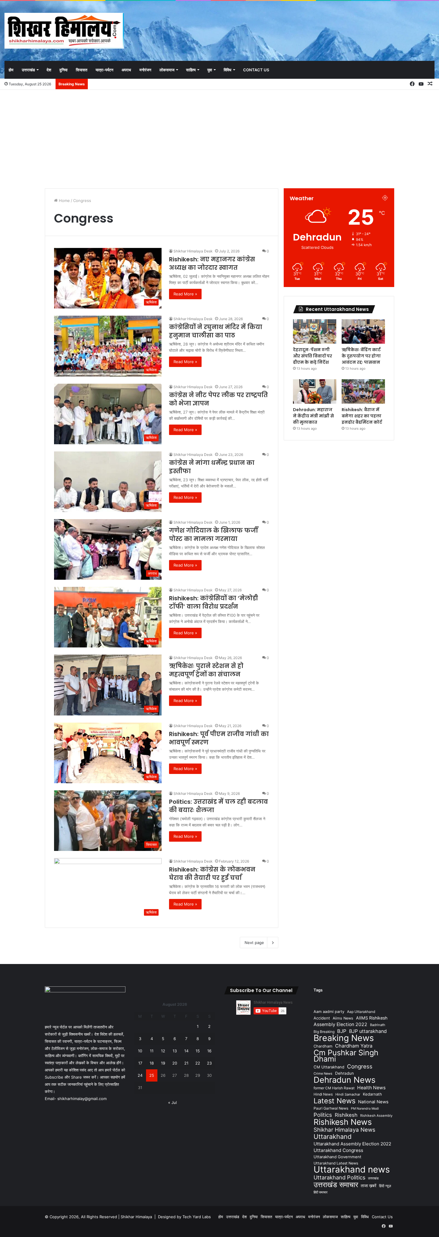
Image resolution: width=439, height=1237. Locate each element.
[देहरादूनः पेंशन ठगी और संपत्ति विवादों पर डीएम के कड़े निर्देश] (314, 331)
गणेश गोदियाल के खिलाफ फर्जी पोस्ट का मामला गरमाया (213, 534)
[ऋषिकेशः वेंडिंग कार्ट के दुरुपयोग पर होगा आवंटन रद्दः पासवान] (363, 331)
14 (186, 1050)
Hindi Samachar (347, 1094)
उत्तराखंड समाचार (336, 1185)
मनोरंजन (145, 69)
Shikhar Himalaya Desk (193, 251)
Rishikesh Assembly (376, 1115)
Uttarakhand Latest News (336, 1163)
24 (140, 1075)
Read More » (185, 293)
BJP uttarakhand (368, 1031)
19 (163, 1063)
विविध (227, 69)
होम (11, 69)
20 (174, 1063)
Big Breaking (324, 1031)
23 (209, 1063)
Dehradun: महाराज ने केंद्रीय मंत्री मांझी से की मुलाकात (313, 416)
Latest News (334, 1101)
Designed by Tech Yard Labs (184, 1216)
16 (209, 1050)
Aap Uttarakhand (361, 1011)
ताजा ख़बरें (368, 1185)
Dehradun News (344, 1080)
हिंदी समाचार (321, 1192)
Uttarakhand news (352, 1169)
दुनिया (63, 69)
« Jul (172, 1102)
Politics (323, 1115)
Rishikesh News (343, 1122)
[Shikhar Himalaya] (64, 31)
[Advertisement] (219, 137)
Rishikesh (346, 1115)
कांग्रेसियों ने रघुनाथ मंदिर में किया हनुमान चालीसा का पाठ (215, 331)
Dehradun (344, 1073)
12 (163, 1050)
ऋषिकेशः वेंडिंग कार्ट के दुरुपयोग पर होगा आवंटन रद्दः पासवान (361, 356)
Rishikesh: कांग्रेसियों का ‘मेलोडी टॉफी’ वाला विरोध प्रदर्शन (213, 602)
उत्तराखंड (28, 69)
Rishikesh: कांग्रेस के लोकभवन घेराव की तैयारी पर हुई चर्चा (212, 873)
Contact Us (256, 69)
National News (373, 1102)
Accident (322, 1018)
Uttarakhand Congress (338, 1150)
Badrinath (377, 1025)
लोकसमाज (166, 69)
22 (197, 1063)
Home (64, 200)
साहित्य (191, 69)
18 (152, 1063)
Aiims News (343, 1018)
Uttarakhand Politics (339, 1177)
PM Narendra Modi (365, 1108)
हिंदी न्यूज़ (385, 1186)
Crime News (323, 1073)
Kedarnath (372, 1094)
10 (140, 1050)
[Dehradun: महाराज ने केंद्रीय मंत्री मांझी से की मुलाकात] (314, 391)
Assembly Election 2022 (340, 1024)
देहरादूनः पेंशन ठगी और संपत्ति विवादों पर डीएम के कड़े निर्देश (312, 356)
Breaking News (344, 1038)
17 (140, 1063)
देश (49, 69)
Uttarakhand (332, 1136)
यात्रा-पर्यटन (104, 69)
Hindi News (323, 1094)
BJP (341, 1031)
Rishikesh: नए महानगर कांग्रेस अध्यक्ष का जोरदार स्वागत (212, 263)
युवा (209, 69)
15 (198, 1050)
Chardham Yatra (353, 1046)
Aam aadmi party (329, 1011)
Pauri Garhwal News (331, 1108)
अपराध (126, 69)
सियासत (81, 69)
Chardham (323, 1046)
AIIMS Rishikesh (371, 1017)
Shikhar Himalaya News (344, 1130)
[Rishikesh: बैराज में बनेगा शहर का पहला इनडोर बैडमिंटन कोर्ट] (363, 391)
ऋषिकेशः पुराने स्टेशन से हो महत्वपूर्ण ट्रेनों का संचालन (206, 670)
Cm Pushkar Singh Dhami (346, 1055)
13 (175, 1050)
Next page (254, 942)
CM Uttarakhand (329, 1067)
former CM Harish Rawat (334, 1088)
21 (186, 1063)
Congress (359, 1066)
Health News (371, 1088)
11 (152, 1050)
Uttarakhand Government (337, 1156)
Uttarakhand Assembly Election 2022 (352, 1144)
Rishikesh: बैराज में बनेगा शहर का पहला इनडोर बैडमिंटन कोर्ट (362, 416)
